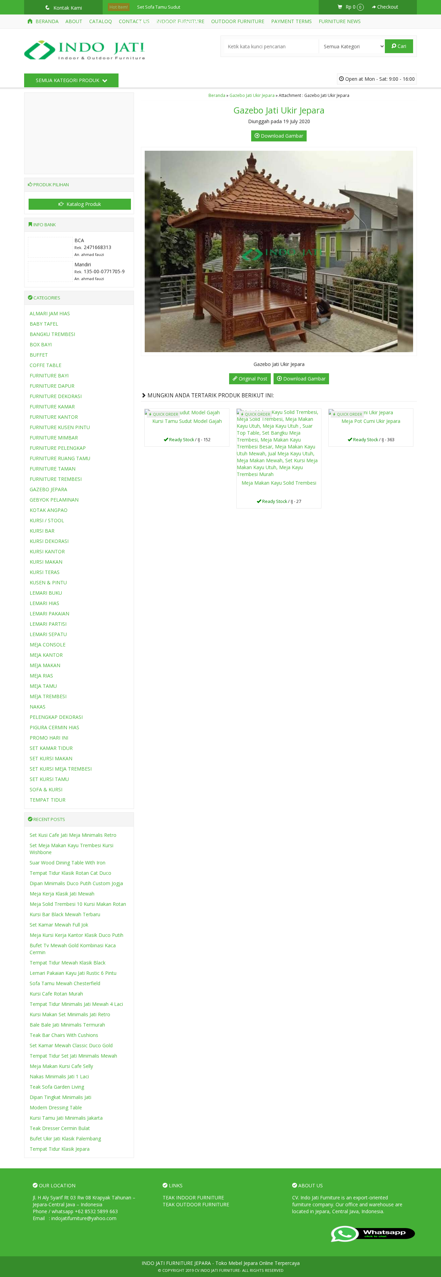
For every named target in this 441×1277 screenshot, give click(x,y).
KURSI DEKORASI (49, 541)
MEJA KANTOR (46, 655)
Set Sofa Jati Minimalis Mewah (167, 50)
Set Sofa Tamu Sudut (158, 7)
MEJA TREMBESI (48, 696)
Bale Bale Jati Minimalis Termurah (67, 1024)
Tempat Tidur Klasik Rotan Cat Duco (70, 873)
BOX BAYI (41, 344)
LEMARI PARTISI (48, 624)
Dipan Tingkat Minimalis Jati (60, 1097)
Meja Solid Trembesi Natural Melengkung (179, 65)
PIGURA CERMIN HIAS (54, 727)
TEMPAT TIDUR (47, 799)
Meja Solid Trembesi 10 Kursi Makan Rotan (78, 904)
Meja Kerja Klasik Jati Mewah (62, 893)
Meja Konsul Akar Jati (158, 36)
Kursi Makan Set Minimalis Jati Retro (70, 1014)
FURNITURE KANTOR (54, 417)
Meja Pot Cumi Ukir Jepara (370, 421)
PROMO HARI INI (49, 737)
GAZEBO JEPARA (48, 489)
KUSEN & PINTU (48, 582)
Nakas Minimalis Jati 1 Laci (59, 1076)
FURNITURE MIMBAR (54, 437)
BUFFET (39, 355)
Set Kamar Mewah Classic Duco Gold (71, 1045)
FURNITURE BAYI (49, 375)
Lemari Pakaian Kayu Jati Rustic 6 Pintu (73, 973)
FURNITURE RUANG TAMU (60, 458)
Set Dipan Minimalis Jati (160, 94)
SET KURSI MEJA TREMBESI (61, 768)
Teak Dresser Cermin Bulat (60, 1128)
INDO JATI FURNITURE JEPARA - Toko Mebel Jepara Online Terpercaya (221, 1263)
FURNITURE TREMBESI (56, 479)
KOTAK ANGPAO (49, 510)
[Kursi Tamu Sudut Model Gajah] (182, 412)
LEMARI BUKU (46, 593)
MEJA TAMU (43, 686)
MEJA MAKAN (45, 665)
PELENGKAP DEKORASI (56, 717)
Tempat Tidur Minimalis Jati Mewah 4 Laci (76, 1004)
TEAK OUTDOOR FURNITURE (196, 1204)
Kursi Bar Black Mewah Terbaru (65, 914)
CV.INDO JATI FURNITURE (217, 1270)
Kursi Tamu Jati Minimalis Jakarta (66, 1118)
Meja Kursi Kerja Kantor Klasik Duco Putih (76, 935)
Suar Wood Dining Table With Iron (67, 862)
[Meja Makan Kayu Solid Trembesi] (279, 442)
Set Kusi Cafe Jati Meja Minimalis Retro (73, 835)
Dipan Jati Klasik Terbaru (161, 79)
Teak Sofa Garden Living (57, 1086)
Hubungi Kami (189, 440)
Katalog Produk (83, 204)
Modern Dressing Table (56, 1107)
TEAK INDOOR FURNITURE (193, 1197)
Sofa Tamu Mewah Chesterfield (65, 983)
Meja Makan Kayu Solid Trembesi (279, 482)
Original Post (252, 378)
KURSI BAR (42, 530)
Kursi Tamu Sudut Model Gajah (187, 421)
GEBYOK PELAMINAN (54, 499)
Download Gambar (281, 135)
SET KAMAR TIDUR (51, 748)
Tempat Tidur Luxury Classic (165, 108)
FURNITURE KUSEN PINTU (60, 427)
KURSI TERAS (45, 572)
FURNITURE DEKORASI (56, 396)
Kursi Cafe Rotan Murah (56, 993)
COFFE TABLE (45, 365)
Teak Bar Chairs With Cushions (64, 1035)
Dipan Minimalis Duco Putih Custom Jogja (76, 883)
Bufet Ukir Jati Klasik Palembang (65, 1138)
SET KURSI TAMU (49, 779)
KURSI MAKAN (46, 561)
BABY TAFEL (44, 323)
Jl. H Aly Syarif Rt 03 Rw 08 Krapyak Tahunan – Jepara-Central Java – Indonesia (84, 1201)
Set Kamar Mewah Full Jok (59, 924)
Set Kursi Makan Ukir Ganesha (167, 21)
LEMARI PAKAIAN (49, 613)
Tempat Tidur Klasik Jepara (60, 1149)
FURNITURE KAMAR (52, 406)
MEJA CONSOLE (47, 644)
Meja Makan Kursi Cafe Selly (61, 1066)
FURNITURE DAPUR (52, 386)
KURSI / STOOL (47, 520)
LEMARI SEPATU (48, 634)
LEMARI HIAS (44, 603)
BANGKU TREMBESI (52, 334)
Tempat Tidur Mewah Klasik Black (67, 962)
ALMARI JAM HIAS (50, 313)
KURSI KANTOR (47, 551)
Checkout (387, 6)
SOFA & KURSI (46, 789)
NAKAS (37, 706)
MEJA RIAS (41, 675)
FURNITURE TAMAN (52, 468)
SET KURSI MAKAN (51, 758)
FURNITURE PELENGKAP (58, 448)
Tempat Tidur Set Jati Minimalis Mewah (73, 1055)
